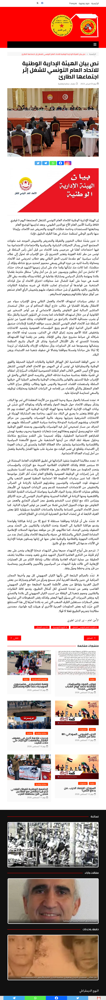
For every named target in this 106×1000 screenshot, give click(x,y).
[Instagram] (67, 163)
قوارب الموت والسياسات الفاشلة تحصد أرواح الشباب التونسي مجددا (80, 686)
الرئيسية (95, 3)
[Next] (93, 845)
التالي (15, 638)
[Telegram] (45, 163)
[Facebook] (60, 163)
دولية (73, 84)
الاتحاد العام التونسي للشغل (83, 627)
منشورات (83, 729)
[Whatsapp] (53, 163)
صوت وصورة (84, 3)
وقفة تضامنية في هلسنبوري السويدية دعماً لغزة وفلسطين (30, 685)
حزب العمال (41, 627)
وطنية (29, 733)
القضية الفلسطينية (39, 679)
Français (73, 3)
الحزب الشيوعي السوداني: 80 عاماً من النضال (79, 735)
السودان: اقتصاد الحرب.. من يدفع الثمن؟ (80, 789)
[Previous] (13, 901)
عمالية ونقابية (64, 84)
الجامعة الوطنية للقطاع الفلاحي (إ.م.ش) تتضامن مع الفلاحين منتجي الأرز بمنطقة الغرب (29, 791)
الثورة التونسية (59, 627)
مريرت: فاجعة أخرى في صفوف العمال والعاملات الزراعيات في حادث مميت (30, 740)
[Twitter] (38, 163)
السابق (90, 638)
